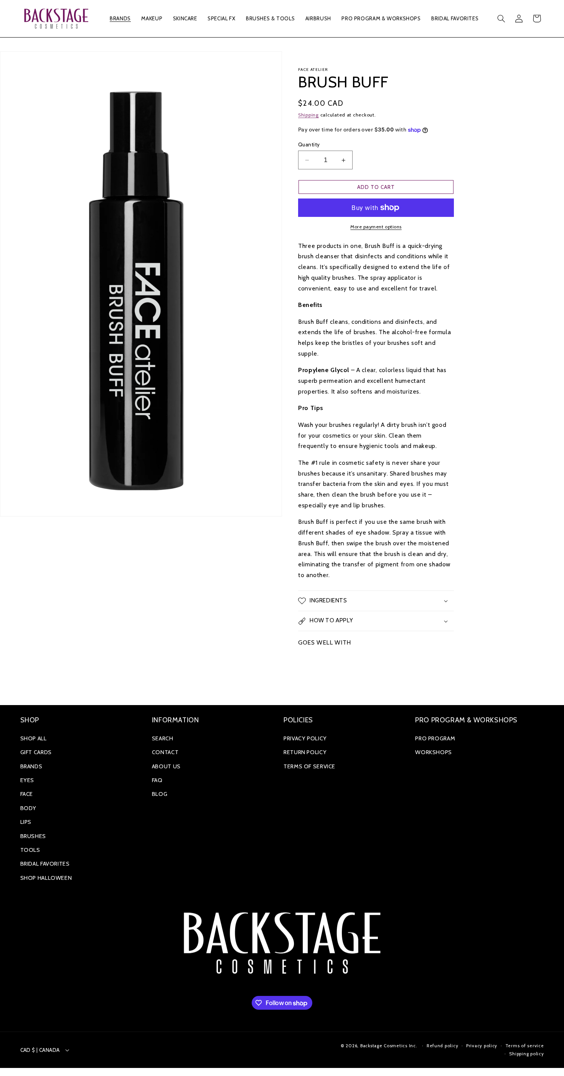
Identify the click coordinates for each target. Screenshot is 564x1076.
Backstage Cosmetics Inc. (388, 1045)
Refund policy (442, 1045)
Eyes (27, 780)
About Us (166, 766)
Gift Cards (36, 752)
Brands (31, 766)
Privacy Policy (305, 738)
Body (28, 808)
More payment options (376, 227)
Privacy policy (481, 1045)
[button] (120, 18)
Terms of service (524, 1045)
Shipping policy (526, 1053)
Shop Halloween (46, 877)
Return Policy (305, 752)
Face (26, 794)
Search (162, 738)
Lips (26, 821)
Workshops (433, 752)
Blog (160, 794)
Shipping (308, 115)
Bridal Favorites (45, 863)
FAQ (157, 780)
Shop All (33, 738)
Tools (30, 849)
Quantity (309, 144)
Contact (165, 752)
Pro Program (435, 738)
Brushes (33, 836)
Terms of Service (309, 766)
